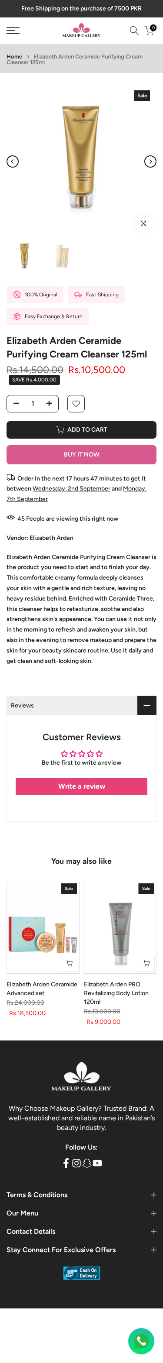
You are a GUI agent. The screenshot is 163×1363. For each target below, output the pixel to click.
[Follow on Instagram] (76, 1163)
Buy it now (82, 454)
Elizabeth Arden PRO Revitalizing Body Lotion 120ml (116, 993)
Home (14, 56)
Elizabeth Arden (51, 538)
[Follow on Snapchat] (87, 1163)
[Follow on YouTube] (97, 1163)
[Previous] (13, 161)
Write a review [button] (81, 786)
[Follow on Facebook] (66, 1163)
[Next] (150, 161)
